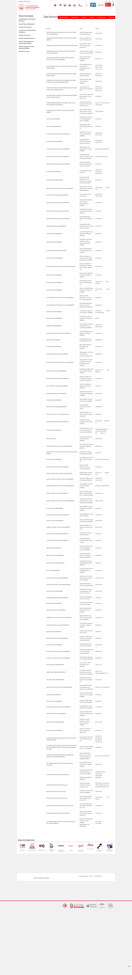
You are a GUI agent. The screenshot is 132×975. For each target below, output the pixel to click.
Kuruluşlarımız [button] (101, 17)
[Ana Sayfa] (55, 5)
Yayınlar (91, 17)
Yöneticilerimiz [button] (63, 17)
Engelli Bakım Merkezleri (27, 38)
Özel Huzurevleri (24, 51)
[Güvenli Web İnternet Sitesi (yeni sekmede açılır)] (102, 905)
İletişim (111, 17)
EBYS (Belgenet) (83, 876)
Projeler (84, 17)
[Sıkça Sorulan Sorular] (60, 5)
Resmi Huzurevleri (25, 35)
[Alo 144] (69, 5)
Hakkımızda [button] (75, 17)
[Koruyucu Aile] (74, 5)
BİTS (91, 876)
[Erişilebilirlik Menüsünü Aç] (129, 966)
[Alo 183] (64, 5)
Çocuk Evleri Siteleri (25, 27)
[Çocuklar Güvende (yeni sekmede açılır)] (77, 905)
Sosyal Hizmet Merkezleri (27, 24)
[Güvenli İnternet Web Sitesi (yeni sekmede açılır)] (91, 905)
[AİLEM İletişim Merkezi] (80, 5)
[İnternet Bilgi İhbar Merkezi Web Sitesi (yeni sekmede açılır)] (110, 905)
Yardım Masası (98, 876)
